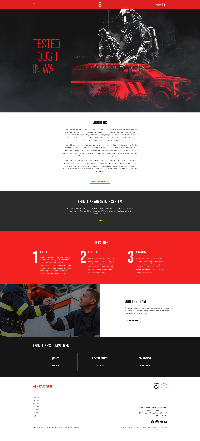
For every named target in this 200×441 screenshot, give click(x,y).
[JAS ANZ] (156, 386)
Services (36, 410)
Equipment (37, 400)
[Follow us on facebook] (152, 421)
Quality (143, 427)
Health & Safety (152, 427)
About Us (36, 397)
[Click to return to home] (100, 4)
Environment (163, 427)
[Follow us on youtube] (165, 421)
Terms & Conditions (127, 427)
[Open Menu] (34, 4)
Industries (36, 406)
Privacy (137, 427)
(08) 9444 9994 (161, 416)
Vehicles (36, 403)
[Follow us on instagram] (157, 421)
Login (35, 416)
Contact (36, 413)
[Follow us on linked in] (161, 421)
